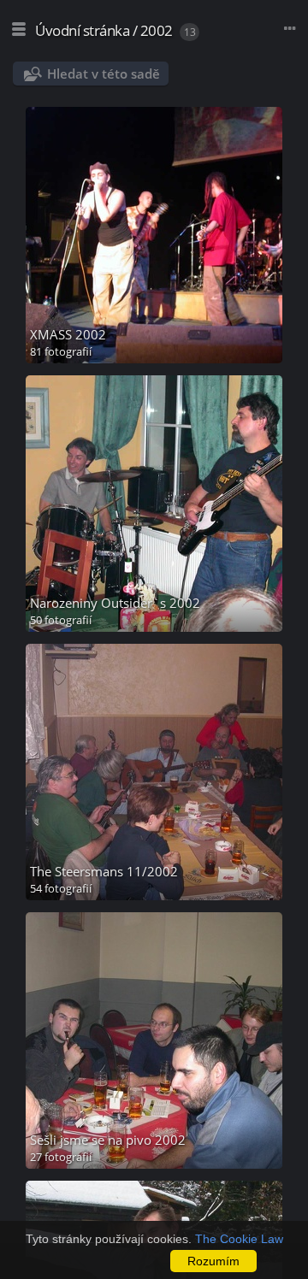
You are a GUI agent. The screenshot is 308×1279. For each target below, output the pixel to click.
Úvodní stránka (82, 30)
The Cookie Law (239, 1239)
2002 (156, 30)
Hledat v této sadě (103, 73)
